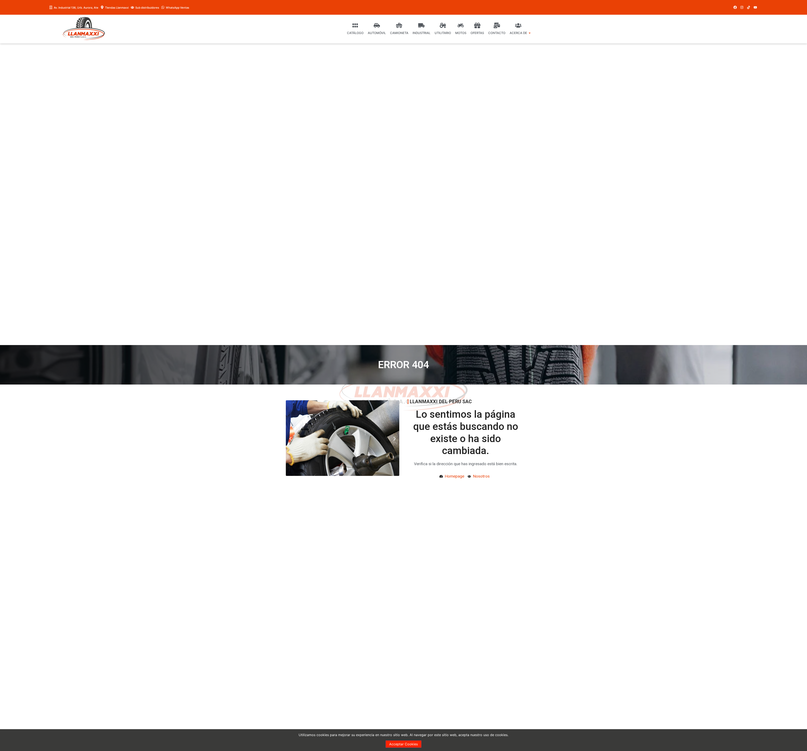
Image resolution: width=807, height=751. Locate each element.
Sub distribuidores (147, 7)
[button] (290, 438)
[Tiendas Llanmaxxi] (102, 7)
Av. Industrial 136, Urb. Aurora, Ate (76, 7)
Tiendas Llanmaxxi (117, 7)
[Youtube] (755, 7)
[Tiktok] (748, 7)
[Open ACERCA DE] (529, 33)
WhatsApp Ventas (177, 7)
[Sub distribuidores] (132, 7)
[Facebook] (735, 7)
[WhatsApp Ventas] (163, 7)
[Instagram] (741, 7)
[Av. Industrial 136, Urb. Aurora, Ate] (51, 7)
